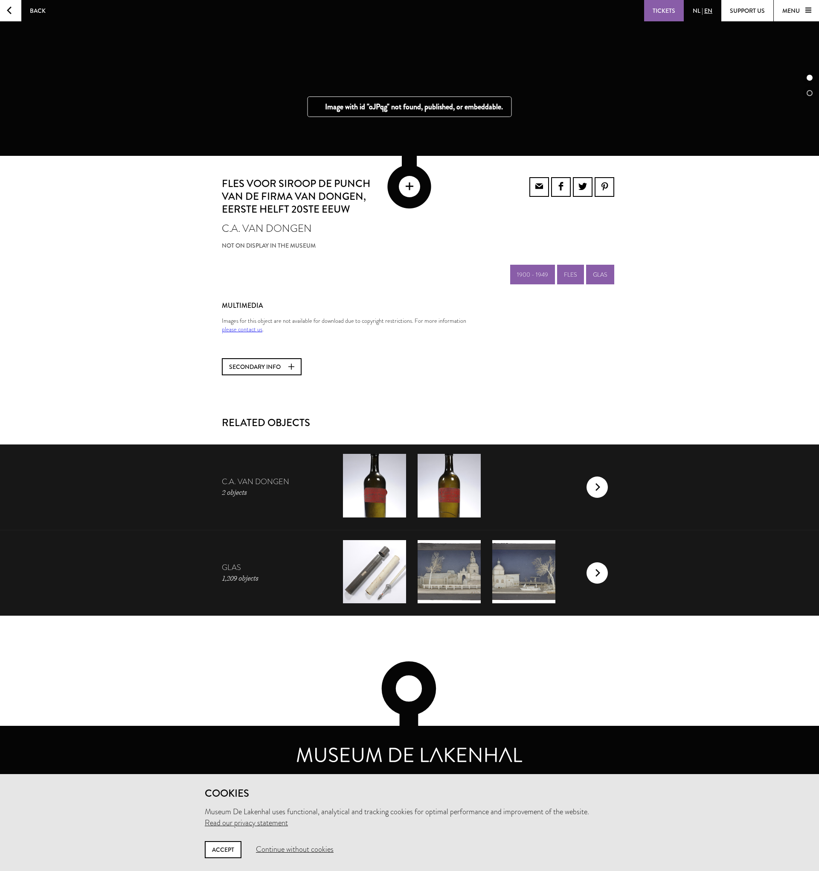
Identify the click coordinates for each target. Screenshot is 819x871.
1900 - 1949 (532, 274)
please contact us (242, 329)
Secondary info (255, 366)
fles (570, 274)
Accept (223, 849)
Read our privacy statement (246, 822)
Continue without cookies (295, 849)
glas (600, 274)
